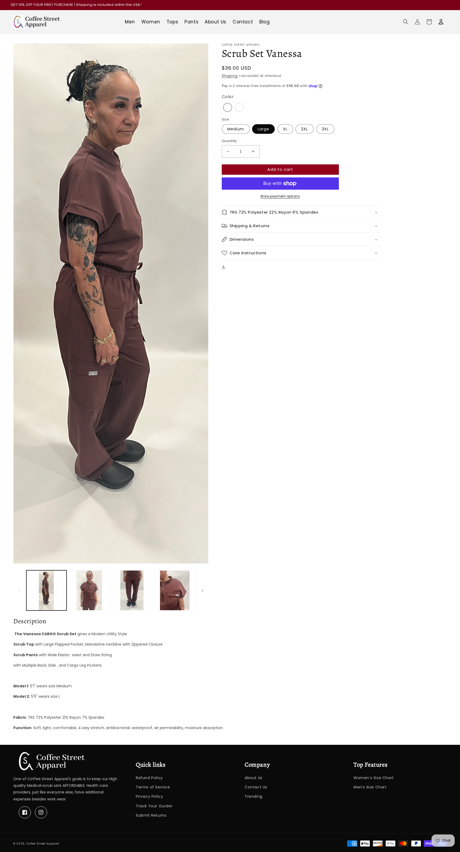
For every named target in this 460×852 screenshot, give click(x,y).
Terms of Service (153, 787)
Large (263, 129)
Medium (235, 129)
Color (228, 97)
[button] (406, 22)
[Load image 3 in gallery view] (132, 590)
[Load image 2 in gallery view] (89, 590)
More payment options (280, 196)
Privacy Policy (149, 796)
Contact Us (256, 787)
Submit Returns (151, 815)
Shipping (230, 75)
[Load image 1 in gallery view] (46, 590)
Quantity (229, 140)
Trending (253, 796)
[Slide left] (19, 590)
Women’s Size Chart (374, 777)
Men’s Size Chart (370, 787)
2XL (304, 129)
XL (285, 129)
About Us (253, 777)
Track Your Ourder (154, 806)
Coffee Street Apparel (42, 844)
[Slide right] (202, 590)
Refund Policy (149, 777)
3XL (325, 129)
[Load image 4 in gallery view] (175, 590)
